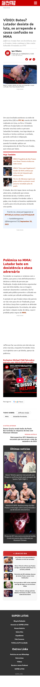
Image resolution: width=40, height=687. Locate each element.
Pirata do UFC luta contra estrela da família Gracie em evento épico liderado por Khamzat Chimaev (20, 538)
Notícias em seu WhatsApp (19, 654)
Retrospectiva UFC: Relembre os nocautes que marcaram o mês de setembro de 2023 (23, 439)
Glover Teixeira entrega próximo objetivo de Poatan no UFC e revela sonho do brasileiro (25, 592)
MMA (7, 416)
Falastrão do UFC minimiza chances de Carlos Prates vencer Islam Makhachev (25, 576)
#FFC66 (8, 215)
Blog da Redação (19, 621)
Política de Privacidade (19, 643)
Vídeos (19, 662)
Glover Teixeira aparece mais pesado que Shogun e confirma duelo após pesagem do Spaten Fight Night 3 (20, 477)
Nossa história (19, 628)
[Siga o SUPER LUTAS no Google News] (14, 403)
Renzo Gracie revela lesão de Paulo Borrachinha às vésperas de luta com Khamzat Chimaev (18, 430)
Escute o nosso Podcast (19, 665)
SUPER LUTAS (19, 669)
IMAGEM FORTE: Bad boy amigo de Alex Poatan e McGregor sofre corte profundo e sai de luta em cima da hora (20, 507)
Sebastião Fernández (20, 416)
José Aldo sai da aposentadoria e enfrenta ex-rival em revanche (25, 558)
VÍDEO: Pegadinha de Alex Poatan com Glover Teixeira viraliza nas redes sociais (24, 161)
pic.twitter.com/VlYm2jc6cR (22, 215)
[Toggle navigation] (35, 3)
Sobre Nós (19, 632)
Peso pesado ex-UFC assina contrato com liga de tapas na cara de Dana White (25, 584)
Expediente (19, 635)
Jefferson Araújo (23, 413)
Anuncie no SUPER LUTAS (19, 625)
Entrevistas (19, 658)
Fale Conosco (19, 639)
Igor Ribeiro (17, 51)
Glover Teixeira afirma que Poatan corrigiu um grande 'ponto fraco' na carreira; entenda (25, 567)
